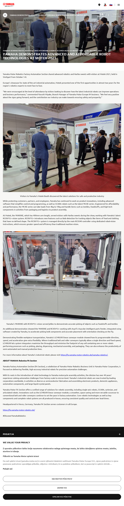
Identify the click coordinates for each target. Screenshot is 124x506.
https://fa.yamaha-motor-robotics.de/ (19, 410)
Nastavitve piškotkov (62, 479)
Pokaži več (7, 468)
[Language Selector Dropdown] (110, 4)
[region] (62, 471)
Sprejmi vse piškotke (62, 497)
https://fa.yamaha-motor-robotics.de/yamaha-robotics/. (84, 355)
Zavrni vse (62, 488)
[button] (118, 4)
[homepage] (8, 5)
